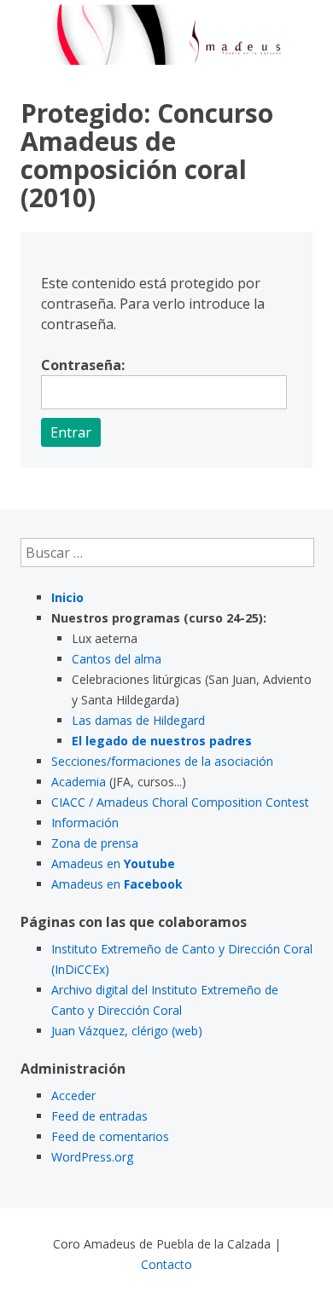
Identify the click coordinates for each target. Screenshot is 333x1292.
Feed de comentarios (110, 1136)
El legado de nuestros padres (162, 741)
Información (85, 822)
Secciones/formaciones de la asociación (162, 761)
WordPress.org (92, 1157)
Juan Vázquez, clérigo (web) (126, 1031)
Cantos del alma (116, 659)
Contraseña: (83, 365)
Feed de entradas (99, 1116)
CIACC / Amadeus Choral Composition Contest (180, 802)
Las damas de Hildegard (138, 720)
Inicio (67, 597)
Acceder (73, 1095)
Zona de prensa (94, 843)
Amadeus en (113, 863)
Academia (78, 781)
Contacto (166, 1264)
